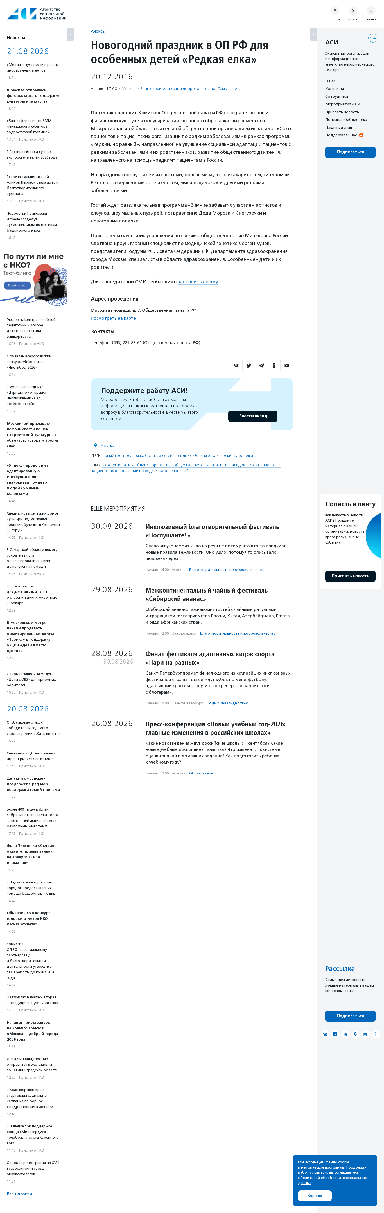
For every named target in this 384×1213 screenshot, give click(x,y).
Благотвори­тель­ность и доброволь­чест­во (177, 88)
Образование (201, 773)
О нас (330, 81)
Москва (107, 445)
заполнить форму (198, 281)
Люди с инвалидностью (227, 703)
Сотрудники (336, 96)
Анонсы (98, 31)
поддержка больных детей (147, 455)
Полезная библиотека (346, 119)
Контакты (334, 88)
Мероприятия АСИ (342, 104)
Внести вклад (253, 416)
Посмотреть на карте (113, 318)
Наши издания (338, 127)
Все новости (19, 1194)
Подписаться (350, 152)
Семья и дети (229, 88)
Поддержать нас (341, 135)
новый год (111, 455)
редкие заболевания (239, 455)
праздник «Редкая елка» (196, 455)
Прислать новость (342, 112)
